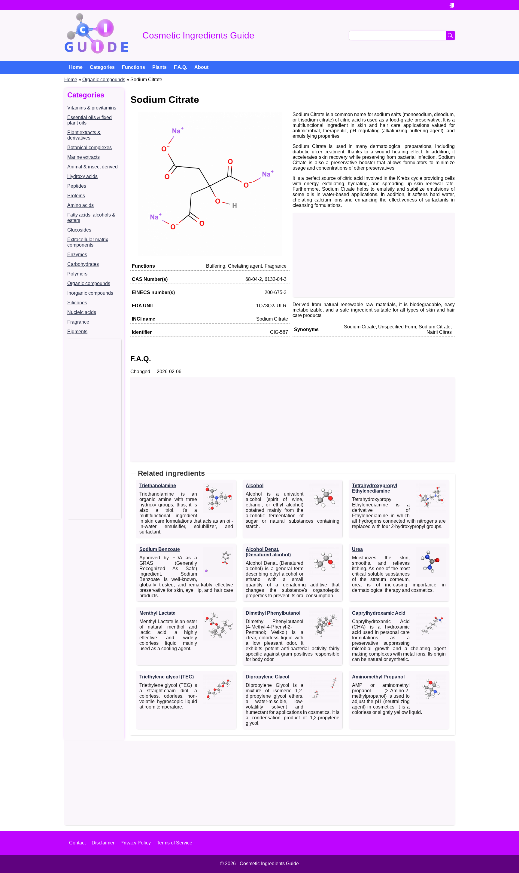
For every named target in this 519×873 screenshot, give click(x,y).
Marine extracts (83, 157)
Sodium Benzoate (159, 549)
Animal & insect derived (92, 166)
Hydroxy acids (82, 176)
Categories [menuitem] (102, 67)
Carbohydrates (83, 264)
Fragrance (78, 321)
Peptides (76, 186)
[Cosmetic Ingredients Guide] (96, 35)
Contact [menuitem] (77, 842)
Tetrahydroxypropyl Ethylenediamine (374, 488)
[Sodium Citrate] (210, 254)
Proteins (76, 195)
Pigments (77, 331)
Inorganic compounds (90, 293)
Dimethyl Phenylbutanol (273, 613)
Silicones (77, 302)
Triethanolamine (157, 485)
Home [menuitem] (76, 67)
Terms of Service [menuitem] (174, 842)
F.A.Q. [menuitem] (180, 67)
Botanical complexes (89, 147)
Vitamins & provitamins (91, 107)
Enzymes (77, 254)
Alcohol (254, 485)
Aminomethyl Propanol (378, 676)
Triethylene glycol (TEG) (166, 676)
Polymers (77, 273)
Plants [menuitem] (159, 67)
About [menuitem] (201, 67)
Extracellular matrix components (87, 242)
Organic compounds (103, 79)
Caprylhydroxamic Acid (378, 613)
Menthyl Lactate (157, 613)
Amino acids (80, 205)
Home (70, 79)
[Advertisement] (94, 429)
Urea (357, 549)
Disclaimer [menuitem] (103, 842)
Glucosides (79, 229)
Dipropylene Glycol (267, 676)
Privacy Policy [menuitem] (135, 842)
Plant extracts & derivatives (84, 135)
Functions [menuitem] (133, 67)
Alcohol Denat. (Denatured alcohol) (268, 552)
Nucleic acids (81, 312)
